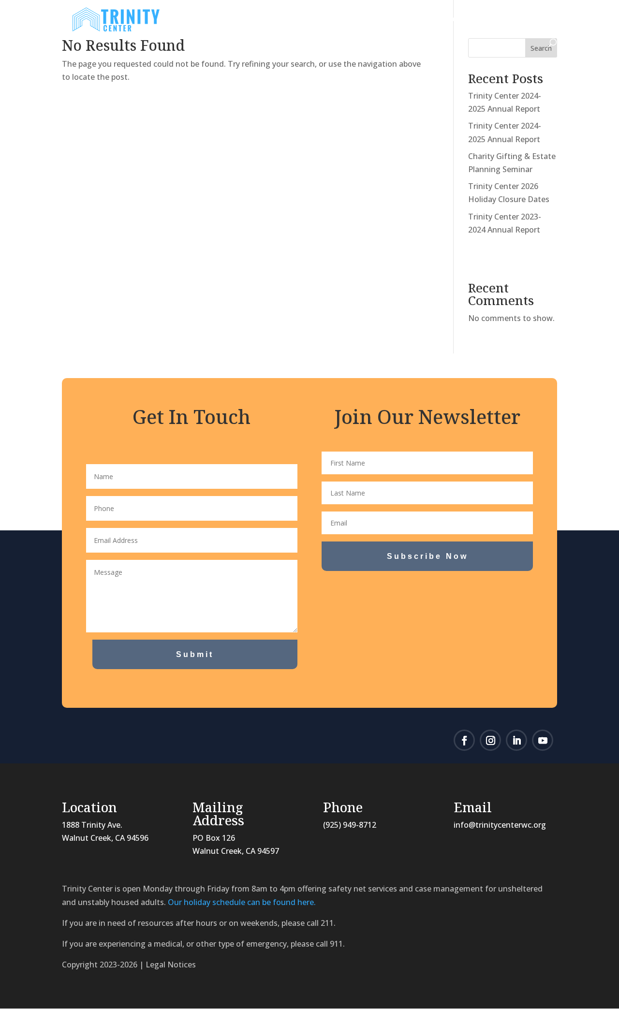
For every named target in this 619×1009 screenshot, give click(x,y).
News (292, 20)
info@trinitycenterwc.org (500, 824)
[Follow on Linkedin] (516, 740)
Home (194, 20)
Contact (523, 20)
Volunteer (413, 20)
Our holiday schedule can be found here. (242, 902)
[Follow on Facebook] (464, 740)
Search (541, 48)
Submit (195, 654)
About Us (239, 20)
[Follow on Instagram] (490, 740)
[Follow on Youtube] (542, 740)
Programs (346, 20)
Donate (465, 20)
